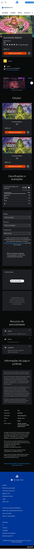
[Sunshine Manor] (14, 83)
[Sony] (30, 548)
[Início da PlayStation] (17, 2)
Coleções (12, 12)
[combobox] (17, 217)
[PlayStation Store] (7, 7)
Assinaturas (27, 12)
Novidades (5, 12)
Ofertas (20, 12)
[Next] (31, 83)
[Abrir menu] (2, 2)
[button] (12, 70)
